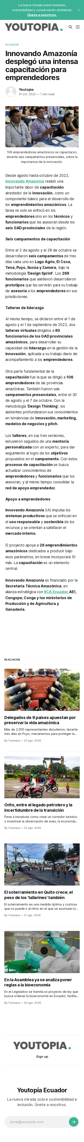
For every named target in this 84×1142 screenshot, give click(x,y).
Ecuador (12, 44)
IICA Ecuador (56, 592)
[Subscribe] (73, 1122)
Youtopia (26, 89)
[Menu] (77, 27)
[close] (78, 10)
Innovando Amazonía (24, 181)
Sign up (42, 1056)
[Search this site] (70, 27)
